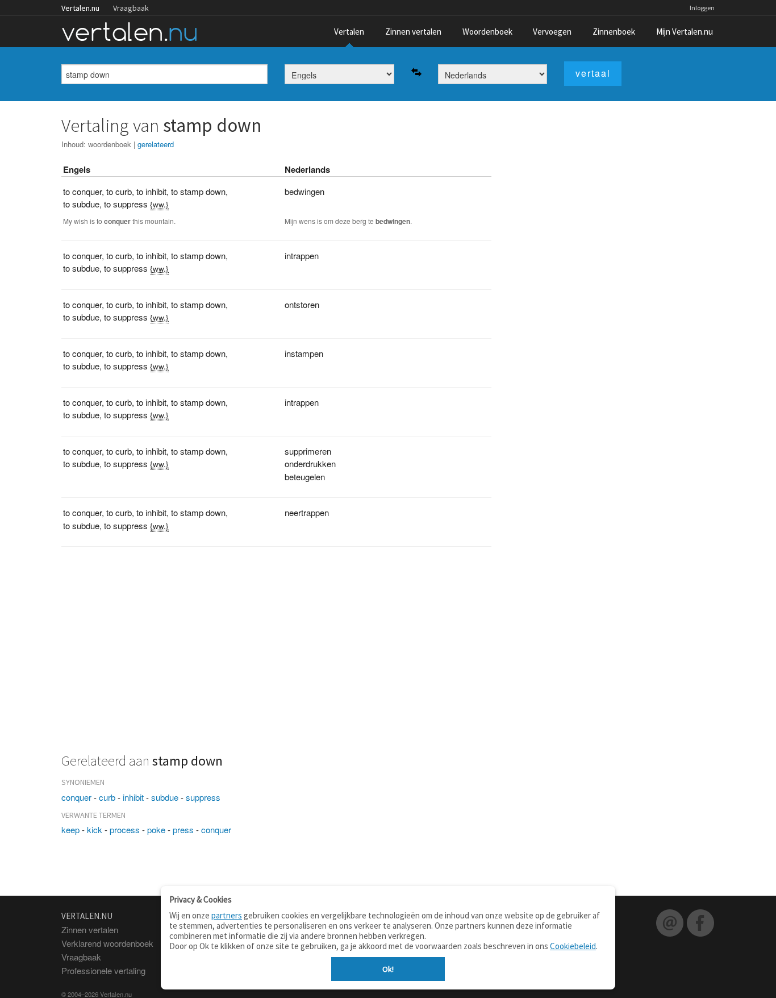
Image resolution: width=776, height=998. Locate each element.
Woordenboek (487, 31)
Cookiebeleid (573, 946)
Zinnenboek (614, 31)
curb (107, 797)
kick (94, 829)
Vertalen (349, 31)
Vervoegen (552, 31)
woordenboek (109, 144)
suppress (203, 797)
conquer (76, 797)
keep (70, 829)
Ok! (388, 969)
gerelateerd (155, 144)
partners (226, 915)
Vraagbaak (131, 8)
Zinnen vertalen (413, 31)
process (125, 829)
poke (156, 829)
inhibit (133, 797)
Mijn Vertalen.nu (684, 31)
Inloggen (702, 7)
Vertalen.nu (80, 8)
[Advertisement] (276, 656)
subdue (164, 797)
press (183, 829)
